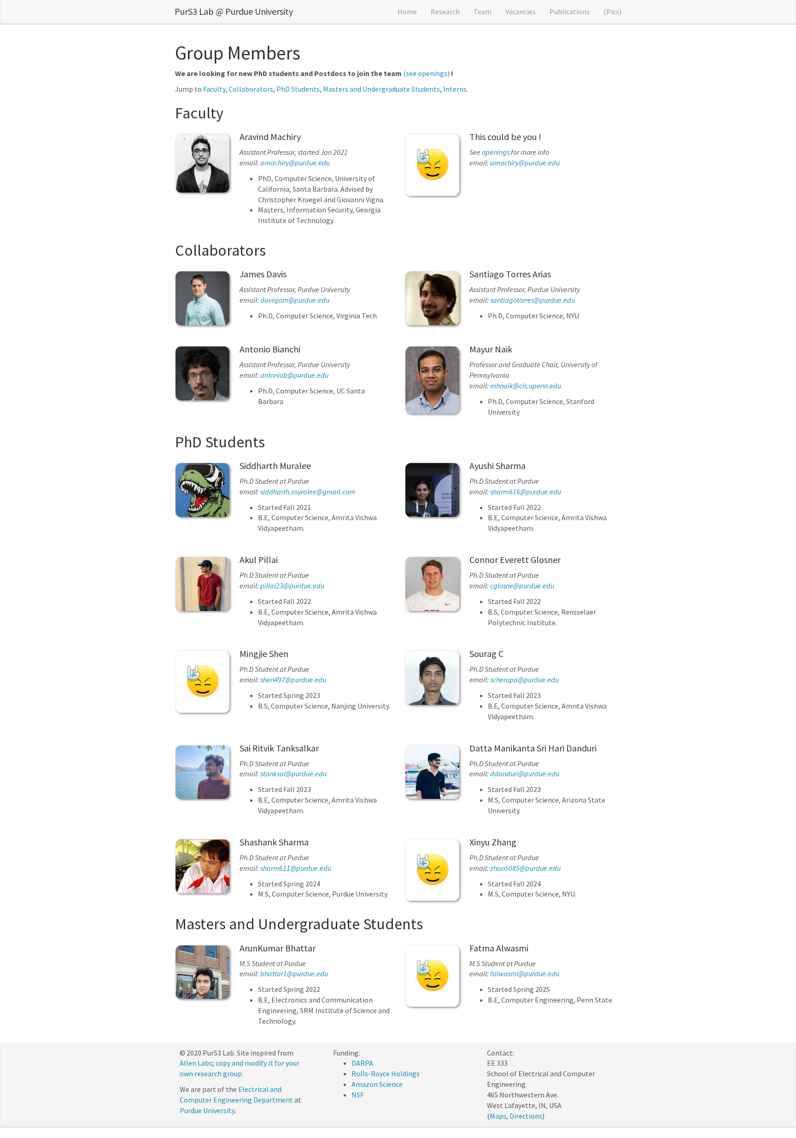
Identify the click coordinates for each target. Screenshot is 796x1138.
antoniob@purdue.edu (294, 375)
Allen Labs (196, 1063)
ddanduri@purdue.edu (524, 773)
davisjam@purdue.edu (294, 300)
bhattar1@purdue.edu (294, 973)
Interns (455, 89)
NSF (357, 1094)
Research (445, 11)
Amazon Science (377, 1084)
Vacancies (520, 11)
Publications (570, 11)
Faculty (214, 89)
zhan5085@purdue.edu (525, 868)
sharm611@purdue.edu (295, 868)
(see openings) (426, 73)
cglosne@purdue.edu (522, 585)
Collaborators (250, 89)
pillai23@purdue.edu (292, 585)
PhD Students (298, 89)
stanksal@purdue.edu (293, 773)
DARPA (362, 1063)
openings (495, 152)
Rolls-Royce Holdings (385, 1073)
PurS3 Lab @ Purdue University (234, 11)
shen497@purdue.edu (293, 679)
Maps (498, 1115)
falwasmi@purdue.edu (524, 973)
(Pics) (612, 11)
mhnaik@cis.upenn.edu (525, 385)
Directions (525, 1115)
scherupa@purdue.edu (524, 679)
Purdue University (207, 1110)
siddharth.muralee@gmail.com (307, 491)
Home (407, 11)
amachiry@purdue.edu (295, 162)
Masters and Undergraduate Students (381, 89)
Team (483, 11)
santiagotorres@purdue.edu (532, 300)
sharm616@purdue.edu (525, 491)
